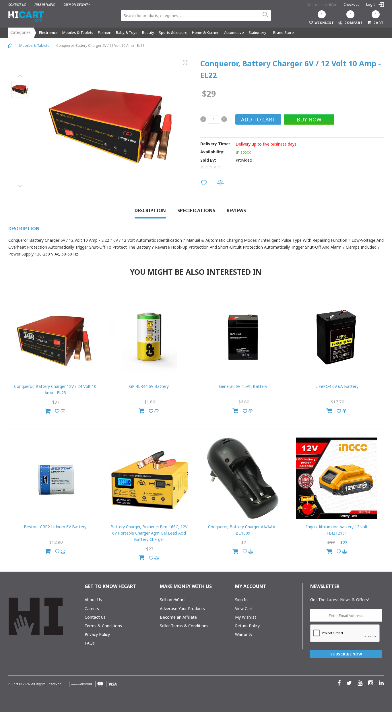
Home (10, 46)
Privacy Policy (97, 634)
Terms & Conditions (103, 625)
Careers (92, 608)
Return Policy (247, 625)
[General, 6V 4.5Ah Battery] (243, 337)
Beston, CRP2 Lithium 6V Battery (55, 526)
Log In (371, 4)
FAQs (90, 643)
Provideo (244, 160)
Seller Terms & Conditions (184, 625)
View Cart (244, 608)
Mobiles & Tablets (34, 45)
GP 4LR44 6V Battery (149, 386)
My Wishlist (245, 617)
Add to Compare (221, 183)
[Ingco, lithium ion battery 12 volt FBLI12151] (336, 478)
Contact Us (95, 617)
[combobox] (196, 15)
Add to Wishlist (204, 183)
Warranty (243, 634)
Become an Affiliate (178, 617)
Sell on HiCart (172, 599)
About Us (93, 599)
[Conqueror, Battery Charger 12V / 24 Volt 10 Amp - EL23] (55, 337)
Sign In (241, 599)
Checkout (351, 4)
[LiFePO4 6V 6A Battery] (336, 337)
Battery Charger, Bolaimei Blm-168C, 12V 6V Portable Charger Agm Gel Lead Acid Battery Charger (148, 533)
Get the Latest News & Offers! (339, 599)
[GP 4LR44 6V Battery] (149, 337)
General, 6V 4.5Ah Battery (243, 386)
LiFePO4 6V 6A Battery (336, 386)
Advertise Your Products (182, 608)
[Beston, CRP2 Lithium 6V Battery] (55, 478)
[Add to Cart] (48, 410)
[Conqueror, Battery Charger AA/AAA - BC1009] (243, 478)
